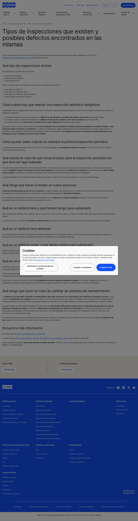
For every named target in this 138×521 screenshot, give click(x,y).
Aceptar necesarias (83, 267)
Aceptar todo (106, 267)
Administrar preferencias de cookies (40, 267)
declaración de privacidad (44, 260)
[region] (69, 260)
